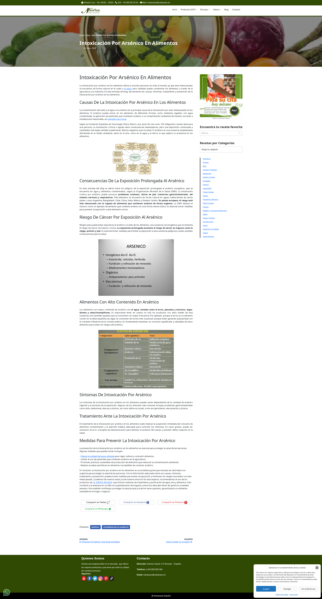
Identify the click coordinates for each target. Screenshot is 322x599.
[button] (317, 567)
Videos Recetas (208, 236)
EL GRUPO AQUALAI (102, 482)
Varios (205, 225)
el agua (127, 88)
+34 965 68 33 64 (130, 3)
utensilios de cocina (117, 119)
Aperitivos (206, 159)
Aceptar (266, 589)
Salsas (205, 214)
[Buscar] (240, 133)
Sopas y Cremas (209, 218)
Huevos (206, 184)
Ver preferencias (308, 589)
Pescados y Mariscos (210, 199)
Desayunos (207, 173)
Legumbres (207, 188)
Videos (205, 233)
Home (81, 35)
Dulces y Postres (209, 177)
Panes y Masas (208, 192)
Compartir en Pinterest (173, 502)
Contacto (236, 10)
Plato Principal (208, 203)
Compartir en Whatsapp (96, 508)
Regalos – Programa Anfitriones (215, 210)
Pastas (205, 196)
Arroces (206, 162)
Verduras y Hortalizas (211, 229)
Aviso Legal (294, 594)
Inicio (174, 10)
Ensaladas (206, 181)
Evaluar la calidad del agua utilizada (97, 456)
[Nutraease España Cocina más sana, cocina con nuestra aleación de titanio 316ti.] (90, 11)
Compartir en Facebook (134, 502)
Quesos (206, 207)
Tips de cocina (208, 222)
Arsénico (95, 527)
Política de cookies (282, 594)
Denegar (287, 589)
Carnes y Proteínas (210, 170)
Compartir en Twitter (96, 502)
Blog (226, 10)
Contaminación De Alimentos (116, 527)
